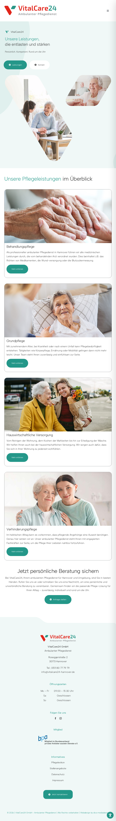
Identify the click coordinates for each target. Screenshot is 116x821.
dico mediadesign (101, 813)
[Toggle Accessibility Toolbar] (110, 815)
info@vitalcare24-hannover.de (58, 672)
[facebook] (55, 718)
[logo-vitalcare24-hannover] (30, 6)
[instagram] (60, 718)
